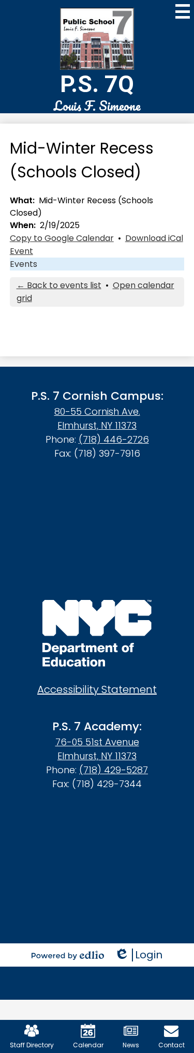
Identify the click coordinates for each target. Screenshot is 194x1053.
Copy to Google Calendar (62, 238)
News (131, 1045)
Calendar (88, 1045)
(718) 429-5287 (113, 769)
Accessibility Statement (97, 689)
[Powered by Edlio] (68, 955)
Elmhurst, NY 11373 (97, 425)
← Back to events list (59, 285)
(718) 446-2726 (114, 439)
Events (23, 264)
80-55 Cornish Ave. (97, 411)
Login (138, 955)
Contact (171, 1045)
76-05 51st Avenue (97, 741)
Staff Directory (32, 1045)
